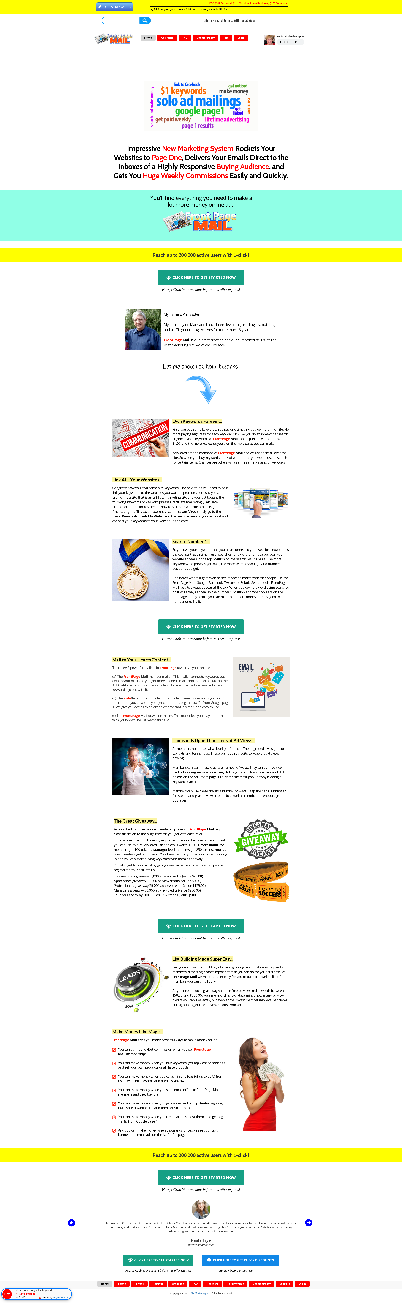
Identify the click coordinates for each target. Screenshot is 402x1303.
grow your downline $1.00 (229, 9)
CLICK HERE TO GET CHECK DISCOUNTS (243, 1260)
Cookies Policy (206, 37)
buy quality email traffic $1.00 (168, 9)
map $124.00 (257, 3)
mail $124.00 (184, 3)
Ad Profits (167, 37)
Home (148, 37)
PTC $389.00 (166, 3)
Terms (122, 1283)
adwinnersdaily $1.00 (199, 9)
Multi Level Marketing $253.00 (211, 3)
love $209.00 (239, 3)
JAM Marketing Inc (199, 1293)
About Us (212, 1283)
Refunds (158, 1283)
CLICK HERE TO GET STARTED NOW (204, 277)
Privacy (139, 1283)
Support (285, 1283)
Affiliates (178, 1283)
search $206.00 (276, 3)
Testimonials (235, 1283)
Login (241, 37)
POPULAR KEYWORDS (116, 6)
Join (226, 37)
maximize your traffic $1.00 (261, 9)
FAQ (184, 37)
